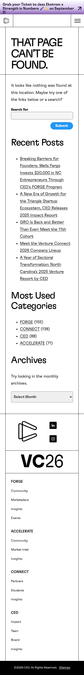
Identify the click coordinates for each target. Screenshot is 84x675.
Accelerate (22, 531)
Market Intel (19, 549)
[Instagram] (60, 438)
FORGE (26, 322)
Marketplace (20, 500)
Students (17, 590)
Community (19, 491)
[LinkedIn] (60, 425)
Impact (16, 621)
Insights (16, 509)
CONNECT (30, 329)
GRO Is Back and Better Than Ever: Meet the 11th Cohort (43, 229)
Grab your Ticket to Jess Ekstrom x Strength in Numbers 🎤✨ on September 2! (38, 8)
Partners (17, 581)
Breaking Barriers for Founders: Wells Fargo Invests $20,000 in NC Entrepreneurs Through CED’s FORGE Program (42, 173)
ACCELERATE (32, 343)
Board (15, 640)
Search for (19, 109)
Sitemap (64, 667)
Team (14, 631)
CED (24, 336)
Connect (20, 572)
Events (16, 518)
